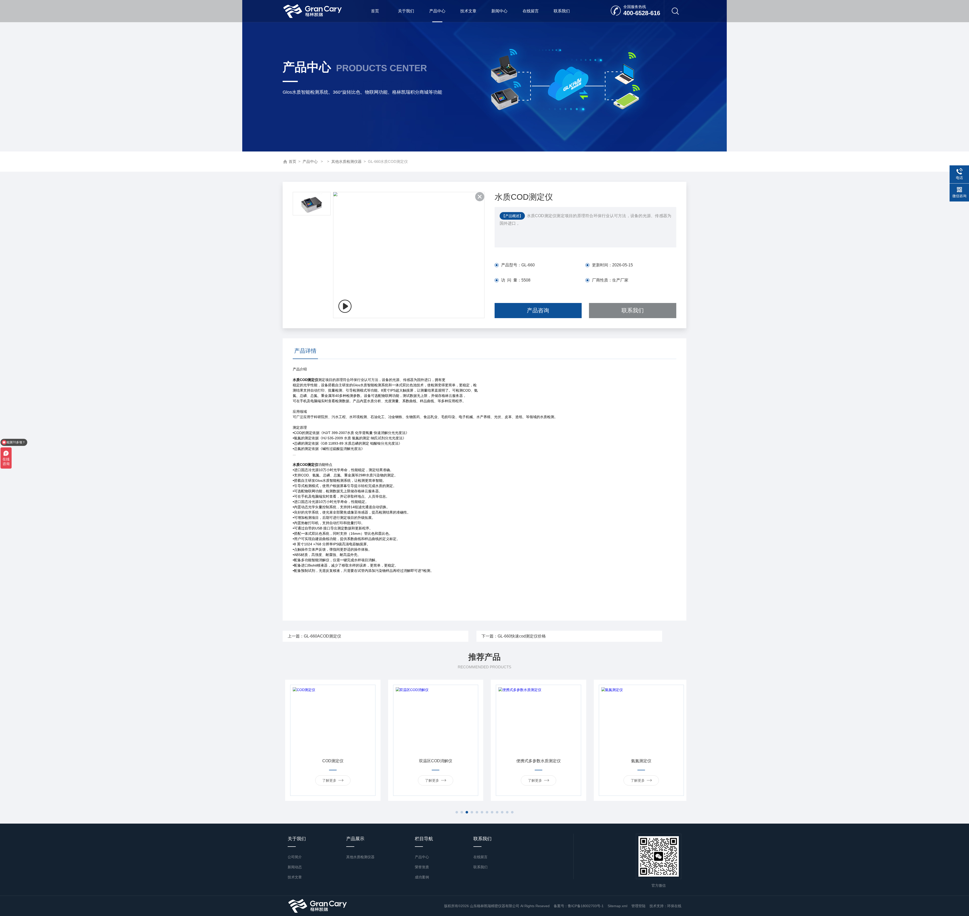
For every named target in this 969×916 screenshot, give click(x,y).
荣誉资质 (422, 867)
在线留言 (531, 11)
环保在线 (674, 906)
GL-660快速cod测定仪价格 (522, 636)
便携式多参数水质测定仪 (433, 761)
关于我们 (406, 11)
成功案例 (422, 877)
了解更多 (327, 780)
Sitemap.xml (617, 906)
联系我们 (562, 11)
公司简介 (295, 857)
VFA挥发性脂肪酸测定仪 (639, 761)
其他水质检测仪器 (346, 161)
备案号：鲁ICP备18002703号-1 (579, 906)
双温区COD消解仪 (330, 761)
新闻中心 (499, 11)
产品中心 (437, 11)
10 (502, 812)
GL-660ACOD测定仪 (322, 636)
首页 (375, 11)
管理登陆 (638, 906)
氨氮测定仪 (536, 761)
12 (512, 812)
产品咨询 (538, 310)
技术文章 (468, 11)
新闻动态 (295, 867)
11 (507, 812)
